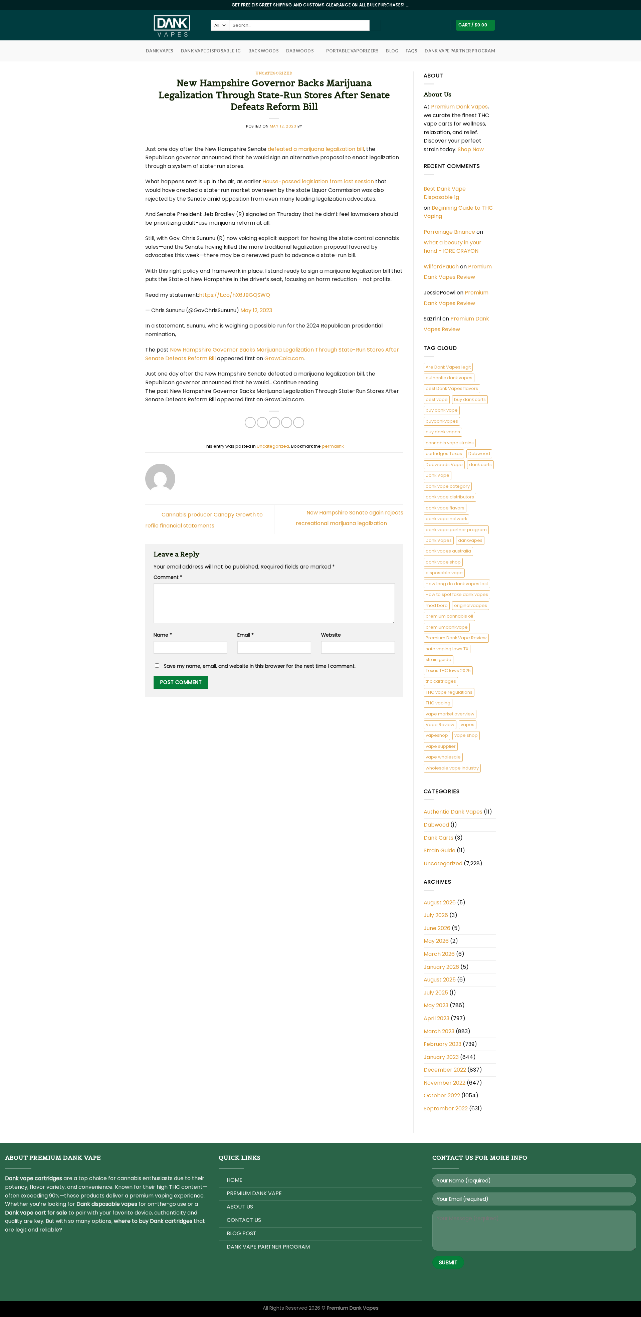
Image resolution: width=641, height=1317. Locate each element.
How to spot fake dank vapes (457, 594)
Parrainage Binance (449, 232)
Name (163, 635)
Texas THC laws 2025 (448, 670)
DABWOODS (300, 50)
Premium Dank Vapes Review (458, 272)
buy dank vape (442, 410)
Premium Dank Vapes (459, 107)
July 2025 (436, 993)
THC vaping (438, 703)
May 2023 (436, 1005)
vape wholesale (443, 757)
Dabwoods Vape (444, 464)
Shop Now (471, 149)
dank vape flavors (445, 508)
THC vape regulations (449, 692)
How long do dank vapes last (457, 584)
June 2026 (437, 928)
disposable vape (444, 573)
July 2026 (436, 915)
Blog (392, 50)
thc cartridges (441, 681)
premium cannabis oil (449, 616)
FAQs (411, 50)
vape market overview (450, 714)
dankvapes (470, 540)
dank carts (480, 464)
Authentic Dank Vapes (453, 812)
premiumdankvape (447, 627)
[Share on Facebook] (250, 422)
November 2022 (444, 1083)
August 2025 (440, 979)
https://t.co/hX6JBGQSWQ (234, 295)
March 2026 (439, 954)
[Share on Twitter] (262, 422)
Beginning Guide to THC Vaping (458, 212)
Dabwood (479, 453)
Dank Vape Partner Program (460, 50)
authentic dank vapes (449, 378)
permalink (333, 446)
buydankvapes (442, 421)
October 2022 (442, 1095)
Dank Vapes (439, 540)
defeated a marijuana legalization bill (316, 149)
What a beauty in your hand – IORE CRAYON (452, 247)
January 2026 (441, 967)
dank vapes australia (448, 551)
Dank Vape (437, 475)
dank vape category (448, 486)
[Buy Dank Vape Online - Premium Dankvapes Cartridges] (173, 25)
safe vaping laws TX (447, 649)
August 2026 (440, 902)
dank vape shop (443, 562)
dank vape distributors (450, 497)
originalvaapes (470, 605)
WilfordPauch (441, 266)
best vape (437, 399)
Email (245, 635)
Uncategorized (274, 73)
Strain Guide (439, 850)
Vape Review (440, 724)
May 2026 (436, 941)
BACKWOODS (263, 50)
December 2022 (445, 1070)
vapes (467, 724)
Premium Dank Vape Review (456, 638)
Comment (168, 577)
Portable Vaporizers (352, 50)
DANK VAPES (160, 50)
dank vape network (446, 518)
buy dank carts (470, 399)
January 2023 (441, 1057)
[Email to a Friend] (274, 422)
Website (331, 635)
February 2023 (442, 1044)
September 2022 (446, 1108)
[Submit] (375, 25)
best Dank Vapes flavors (452, 388)
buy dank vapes (443, 432)
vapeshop (437, 735)
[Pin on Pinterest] (286, 422)
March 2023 (439, 1031)
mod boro (437, 605)
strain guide (438, 659)
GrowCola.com (284, 358)
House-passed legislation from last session (318, 181)
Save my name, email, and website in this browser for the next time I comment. (260, 666)
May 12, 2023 (256, 310)
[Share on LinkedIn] (298, 422)
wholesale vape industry (452, 768)
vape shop (466, 735)
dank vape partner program (456, 529)
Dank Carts (438, 838)
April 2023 (436, 1018)
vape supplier (441, 746)
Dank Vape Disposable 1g (211, 50)
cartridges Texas (444, 453)
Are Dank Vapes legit (448, 367)
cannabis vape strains (450, 443)
